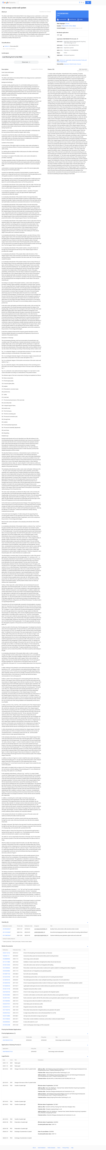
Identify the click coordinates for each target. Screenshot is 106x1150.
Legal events (68, 60)
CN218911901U (6, 997)
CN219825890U (6, 1001)
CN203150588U (6, 1015)
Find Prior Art (72, 19)
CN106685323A (6, 985)
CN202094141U (6, 1007)
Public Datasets (51, 1147)
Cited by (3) (62, 60)
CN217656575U (6, 1009)
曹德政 (74, 25)
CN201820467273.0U (8, 1040)
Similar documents (76, 60)
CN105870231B (6, 979)
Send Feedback (41, 1147)
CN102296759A (6, 977)
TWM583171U (6, 955)
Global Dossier (73, 64)
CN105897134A (6, 973)
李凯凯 (63, 25)
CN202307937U (6, 1003)
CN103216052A (6, 965)
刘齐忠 (70, 25)
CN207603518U (6, 991)
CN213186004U (6, 1019)
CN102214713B (6, 989)
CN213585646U (6, 967)
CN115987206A (6, 935)
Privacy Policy (66, 1147)
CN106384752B (6, 983)
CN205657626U (6, 1013)
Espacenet (66, 64)
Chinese (67, 23)
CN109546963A (6, 929)
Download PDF (62, 19)
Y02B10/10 (7, 46)
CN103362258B (6, 1025)
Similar (81, 19)
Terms (58, 1147)
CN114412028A (6, 932)
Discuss (79, 64)
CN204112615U (6, 953)
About (34, 1147)
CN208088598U (6, 959)
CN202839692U (6, 1021)
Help (72, 1147)
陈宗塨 (66, 25)
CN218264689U (6, 995)
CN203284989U (6, 971)
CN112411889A (6, 961)
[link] (10, 46)
